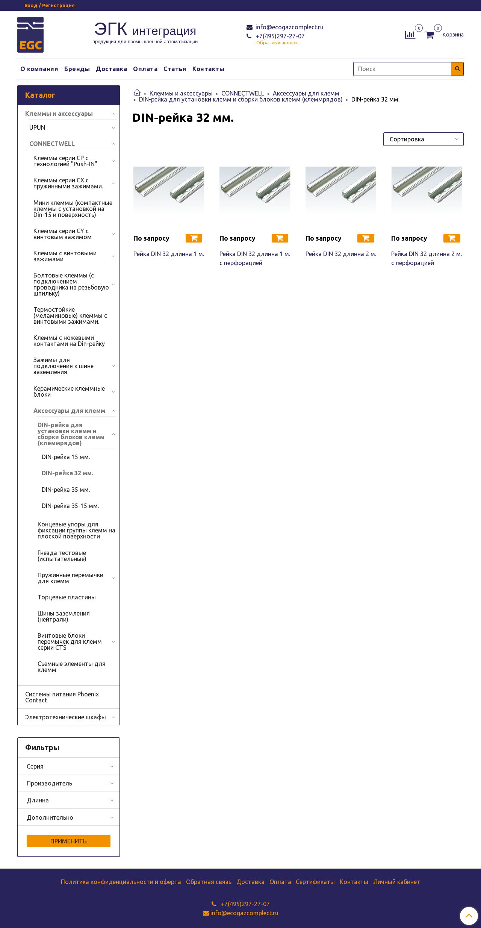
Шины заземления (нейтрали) (64, 616)
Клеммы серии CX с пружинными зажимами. (68, 183)
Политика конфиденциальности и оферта (121, 881)
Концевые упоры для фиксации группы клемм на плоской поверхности (76, 530)
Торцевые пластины (67, 597)
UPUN (37, 127)
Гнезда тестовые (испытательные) (62, 555)
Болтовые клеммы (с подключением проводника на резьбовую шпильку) (71, 284)
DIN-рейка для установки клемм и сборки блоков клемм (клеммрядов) (241, 99)
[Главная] (137, 93)
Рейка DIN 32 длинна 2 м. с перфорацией (426, 258)
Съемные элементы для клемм (72, 666)
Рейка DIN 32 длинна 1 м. (168, 253)
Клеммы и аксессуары (181, 93)
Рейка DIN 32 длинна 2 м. (341, 253)
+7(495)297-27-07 (279, 36)
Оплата (145, 68)
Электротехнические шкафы (65, 717)
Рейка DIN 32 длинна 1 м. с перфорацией (254, 258)
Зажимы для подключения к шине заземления (63, 365)
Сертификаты (315, 881)
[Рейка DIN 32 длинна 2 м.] (341, 191)
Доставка (111, 68)
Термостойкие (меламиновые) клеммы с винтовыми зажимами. (70, 315)
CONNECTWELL (242, 93)
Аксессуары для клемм (306, 93)
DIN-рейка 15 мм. (66, 456)
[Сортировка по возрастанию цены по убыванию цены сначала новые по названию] (423, 139)
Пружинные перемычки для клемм (70, 578)
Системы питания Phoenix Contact (62, 697)
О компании (39, 68)
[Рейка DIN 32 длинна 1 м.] (168, 191)
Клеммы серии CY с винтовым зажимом (62, 233)
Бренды (77, 68)
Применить (68, 841)
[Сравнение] (410, 33)
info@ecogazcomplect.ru (289, 27)
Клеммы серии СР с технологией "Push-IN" (65, 161)
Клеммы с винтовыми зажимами (65, 256)
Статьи (174, 68)
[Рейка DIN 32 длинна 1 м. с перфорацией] (254, 191)
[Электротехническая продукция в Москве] (30, 33)
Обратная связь (208, 881)
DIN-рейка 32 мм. (67, 473)
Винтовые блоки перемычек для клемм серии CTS (70, 641)
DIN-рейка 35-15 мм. (70, 505)
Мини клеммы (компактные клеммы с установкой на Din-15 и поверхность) (72, 208)
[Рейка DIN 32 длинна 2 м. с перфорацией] (426, 191)
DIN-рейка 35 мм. (66, 489)
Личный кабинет (396, 881)
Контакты (208, 68)
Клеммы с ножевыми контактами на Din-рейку (69, 340)
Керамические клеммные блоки (69, 391)
